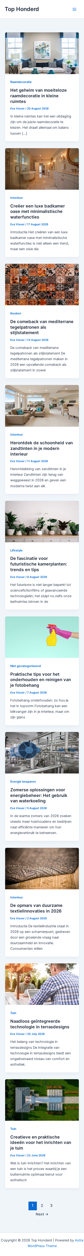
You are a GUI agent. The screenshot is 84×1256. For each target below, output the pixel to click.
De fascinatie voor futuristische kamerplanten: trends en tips (38, 564)
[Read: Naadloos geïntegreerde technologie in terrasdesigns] (42, 984)
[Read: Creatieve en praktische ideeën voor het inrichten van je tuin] (42, 1100)
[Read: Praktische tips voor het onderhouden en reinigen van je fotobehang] (42, 637)
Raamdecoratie (21, 82)
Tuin (13, 1013)
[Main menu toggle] (74, 9)
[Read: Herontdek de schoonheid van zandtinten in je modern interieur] (42, 406)
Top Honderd (22, 9)
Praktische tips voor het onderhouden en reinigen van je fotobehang (40, 679)
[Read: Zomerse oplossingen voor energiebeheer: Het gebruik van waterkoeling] (42, 753)
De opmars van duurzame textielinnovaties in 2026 (36, 908)
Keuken (15, 313)
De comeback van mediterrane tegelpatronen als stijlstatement (42, 327)
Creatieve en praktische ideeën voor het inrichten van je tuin (40, 1142)
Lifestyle (16, 550)
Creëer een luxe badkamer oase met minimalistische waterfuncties (37, 211)
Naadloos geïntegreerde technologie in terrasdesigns (39, 1023)
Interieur (16, 198)
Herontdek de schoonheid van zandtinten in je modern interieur (41, 448)
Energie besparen (23, 781)
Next (42, 1214)
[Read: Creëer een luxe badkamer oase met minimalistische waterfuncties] (42, 168)
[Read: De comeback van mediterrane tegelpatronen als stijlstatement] (42, 284)
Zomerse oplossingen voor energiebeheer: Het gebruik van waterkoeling (38, 795)
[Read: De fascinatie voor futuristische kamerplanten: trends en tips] (42, 521)
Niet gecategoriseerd (25, 666)
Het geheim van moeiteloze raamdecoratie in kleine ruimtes (38, 95)
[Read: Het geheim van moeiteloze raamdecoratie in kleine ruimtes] (42, 53)
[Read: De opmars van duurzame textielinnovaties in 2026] (42, 868)
